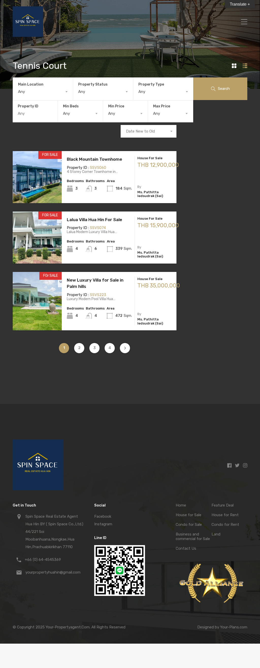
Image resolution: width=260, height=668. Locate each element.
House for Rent (225, 515)
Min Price (116, 106)
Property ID (28, 106)
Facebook (102, 516)
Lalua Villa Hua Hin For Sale (94, 219)
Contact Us (186, 548)
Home (181, 505)
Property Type (151, 84)
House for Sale (188, 515)
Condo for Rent (225, 524)
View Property (37, 193)
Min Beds (71, 106)
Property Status (93, 84)
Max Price (161, 106)
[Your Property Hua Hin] (28, 34)
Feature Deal (223, 505)
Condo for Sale (189, 524)
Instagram (103, 524)
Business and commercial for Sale (193, 536)
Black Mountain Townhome (94, 159)
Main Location (30, 84)
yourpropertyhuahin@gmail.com (52, 572)
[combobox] (43, 91)
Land (216, 534)
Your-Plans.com (233, 627)
